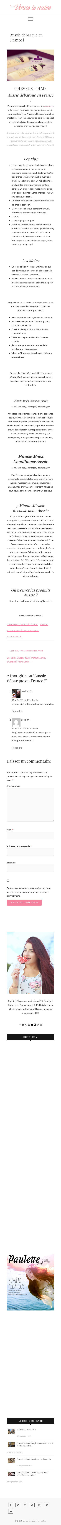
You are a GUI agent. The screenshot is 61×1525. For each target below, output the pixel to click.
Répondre (17, 711)
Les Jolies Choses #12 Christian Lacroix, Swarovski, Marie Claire (26, 659)
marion (24, 691)
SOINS (33, 624)
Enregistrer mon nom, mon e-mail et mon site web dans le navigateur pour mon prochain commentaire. (29, 892)
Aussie (44, 624)
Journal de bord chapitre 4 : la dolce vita (34, 1459)
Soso (23, 719)
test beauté (14, 637)
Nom (10, 829)
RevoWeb (41, 1521)
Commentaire (13, 786)
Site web (11, 862)
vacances (48, 106)
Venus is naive (29, 1521)
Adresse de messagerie (19, 846)
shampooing (31, 630)
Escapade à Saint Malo (26, 1429)
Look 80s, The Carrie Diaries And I (25, 650)
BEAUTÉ (25, 624)
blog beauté (14, 630)
